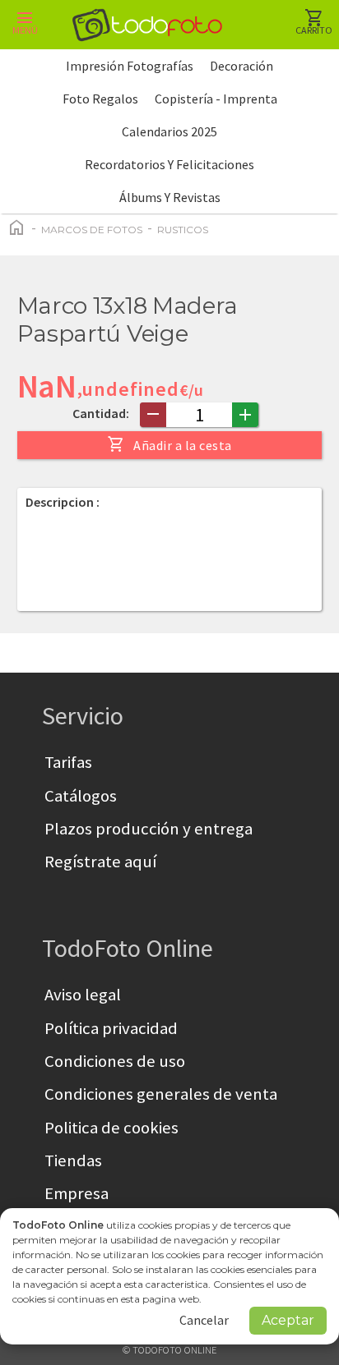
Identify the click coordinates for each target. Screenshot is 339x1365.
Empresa (76, 1193)
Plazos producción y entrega (148, 828)
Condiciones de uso (114, 1061)
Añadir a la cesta (169, 444)
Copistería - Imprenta (216, 98)
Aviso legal (82, 994)
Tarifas (68, 762)
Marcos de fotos (91, 229)
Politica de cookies (111, 1127)
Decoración (241, 65)
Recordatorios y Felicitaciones (169, 164)
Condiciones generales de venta (160, 1094)
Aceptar (288, 1320)
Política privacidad (111, 1028)
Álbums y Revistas (170, 197)
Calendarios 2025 (169, 131)
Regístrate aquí (100, 861)
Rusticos (182, 229)
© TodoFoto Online (169, 1350)
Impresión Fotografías (129, 65)
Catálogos (80, 796)
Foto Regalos (100, 98)
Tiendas (73, 1160)
